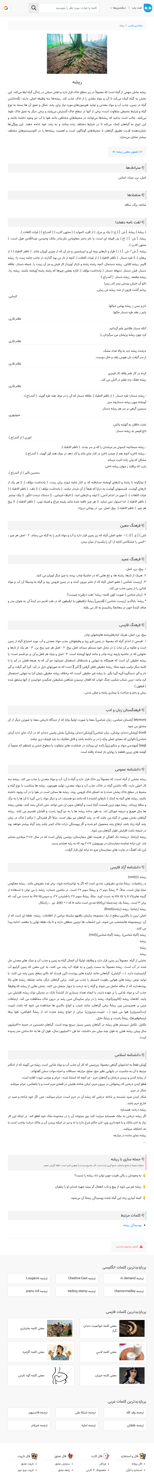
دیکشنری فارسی (135, 25)
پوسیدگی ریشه (132, 1225)
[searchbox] (64, 8)
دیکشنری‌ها (119, 8)
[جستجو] (34, 8)
